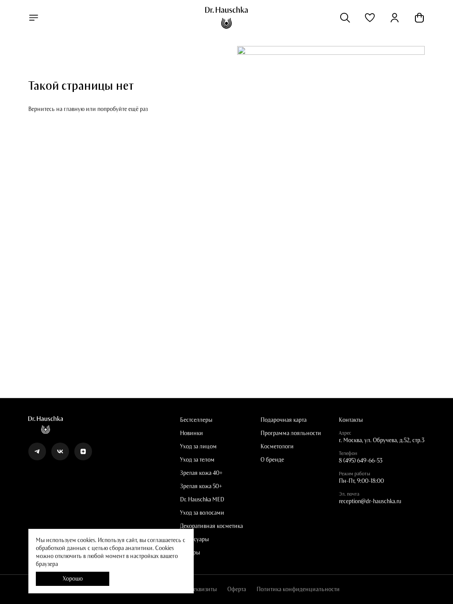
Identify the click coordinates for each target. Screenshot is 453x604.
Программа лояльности (291, 433)
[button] (370, 17)
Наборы (190, 553)
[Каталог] (33, 17)
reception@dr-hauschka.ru (370, 501)
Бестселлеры (196, 420)
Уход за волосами (202, 513)
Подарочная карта (284, 420)
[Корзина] (419, 17)
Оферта (236, 589)
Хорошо (73, 579)
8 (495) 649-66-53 (361, 461)
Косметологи (277, 446)
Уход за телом (197, 460)
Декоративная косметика (211, 526)
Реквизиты (203, 589)
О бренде (272, 460)
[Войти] (394, 17)
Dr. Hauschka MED (202, 500)
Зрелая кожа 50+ (201, 486)
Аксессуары (194, 539)
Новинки (191, 433)
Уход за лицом (198, 446)
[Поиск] (345, 17)
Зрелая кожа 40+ (201, 473)
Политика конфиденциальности (298, 589)
